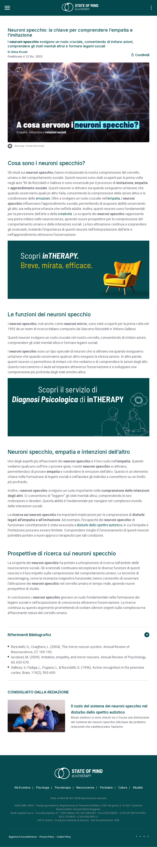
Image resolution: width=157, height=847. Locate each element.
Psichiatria (106, 787)
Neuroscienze (85, 787)
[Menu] (7, 8)
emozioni (43, 198)
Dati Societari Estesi (102, 820)
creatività (65, 214)
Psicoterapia (63, 787)
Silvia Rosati (19, 52)
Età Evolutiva (22, 787)
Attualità (138, 787)
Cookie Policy (64, 836)
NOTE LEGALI (45, 820)
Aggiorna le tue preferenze (23, 836)
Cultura (122, 787)
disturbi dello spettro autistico (99, 525)
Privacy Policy (46, 836)
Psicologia (42, 787)
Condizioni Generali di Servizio (72, 820)
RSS (117, 820)
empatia (114, 198)
